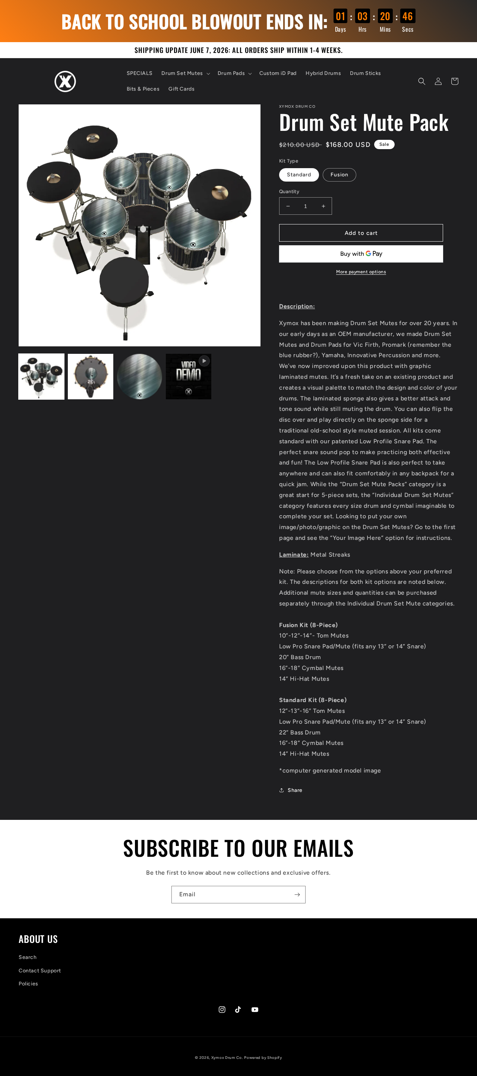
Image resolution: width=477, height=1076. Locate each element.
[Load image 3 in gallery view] (139, 376)
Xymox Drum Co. (227, 1057)
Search (28, 957)
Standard (299, 175)
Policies (28, 984)
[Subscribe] (297, 894)
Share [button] (295, 790)
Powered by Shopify (263, 1057)
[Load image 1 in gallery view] (41, 376)
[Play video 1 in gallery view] (188, 376)
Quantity (289, 191)
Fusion (339, 175)
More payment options (361, 271)
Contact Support (40, 971)
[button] (185, 73)
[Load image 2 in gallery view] (90, 376)
